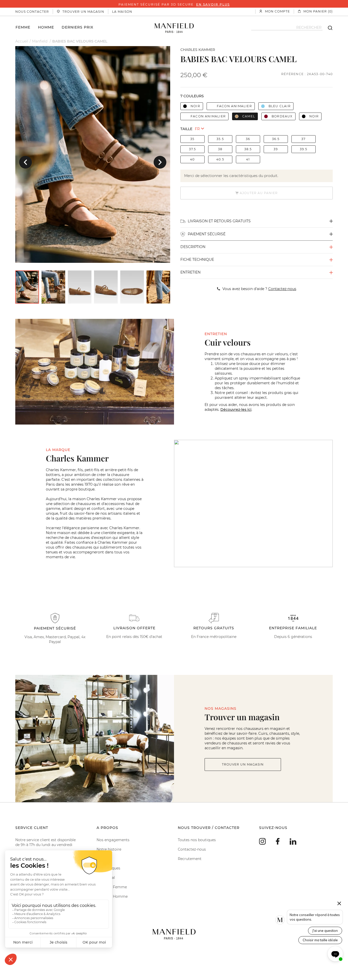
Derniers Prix (77, 27)
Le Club (103, 858)
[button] (25, 162)
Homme (46, 27)
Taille (186, 129)
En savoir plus (213, 4)
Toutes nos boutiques (197, 840)
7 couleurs (192, 96)
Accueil (21, 41)
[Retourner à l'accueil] (174, 27)
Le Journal (106, 877)
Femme (23, 27)
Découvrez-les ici (235, 409)
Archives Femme (112, 887)
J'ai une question (325, 931)
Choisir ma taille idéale (320, 940)
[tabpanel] (92, 154)
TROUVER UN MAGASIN (243, 764)
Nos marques (108, 868)
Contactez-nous (192, 849)
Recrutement (190, 858)
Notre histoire (109, 849)
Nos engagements (113, 840)
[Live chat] (335, 953)
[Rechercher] (328, 27)
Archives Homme (112, 896)
